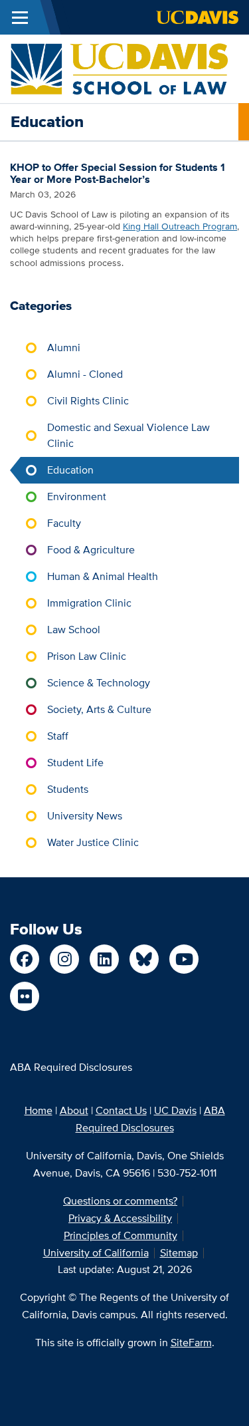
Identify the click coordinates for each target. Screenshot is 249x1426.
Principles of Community (120, 1235)
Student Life (75, 762)
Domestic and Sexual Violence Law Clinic (128, 435)
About (74, 1110)
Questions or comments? (120, 1201)
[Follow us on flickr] (24, 996)
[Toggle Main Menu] (20, 17)
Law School (73, 629)
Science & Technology (98, 682)
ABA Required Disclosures (71, 1067)
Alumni (63, 347)
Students (67, 789)
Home (38, 1110)
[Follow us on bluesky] (144, 959)
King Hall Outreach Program (180, 226)
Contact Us (121, 1110)
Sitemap (179, 1252)
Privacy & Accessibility (120, 1218)
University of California (96, 1252)
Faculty (64, 523)
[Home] (119, 68)
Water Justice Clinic (93, 842)
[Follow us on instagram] (64, 959)
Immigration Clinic (89, 603)
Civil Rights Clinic (88, 400)
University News (84, 815)
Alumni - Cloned (85, 374)
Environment (76, 496)
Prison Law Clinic (86, 656)
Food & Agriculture (91, 549)
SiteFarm (191, 1342)
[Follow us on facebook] (24, 959)
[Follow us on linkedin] (104, 959)
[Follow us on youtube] (184, 959)
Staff (57, 736)
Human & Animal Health (102, 576)
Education (70, 470)
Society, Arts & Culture (99, 709)
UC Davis (175, 1110)
